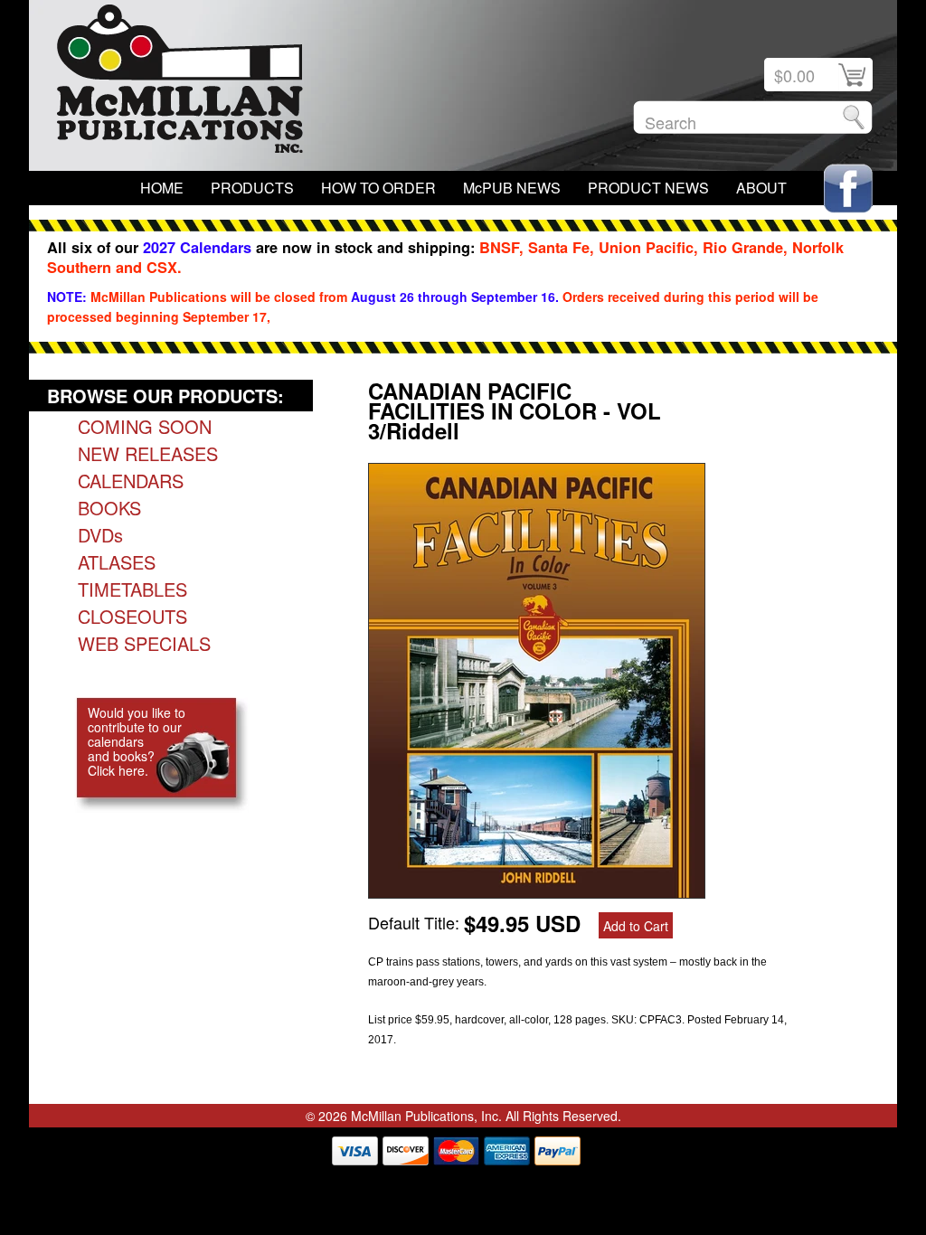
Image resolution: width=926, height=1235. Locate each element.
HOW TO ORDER (378, 187)
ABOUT (761, 187)
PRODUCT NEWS (648, 187)
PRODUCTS (252, 187)
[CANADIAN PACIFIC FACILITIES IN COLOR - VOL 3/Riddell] (536, 891)
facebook (848, 188)
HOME (162, 187)
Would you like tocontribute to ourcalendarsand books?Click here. (136, 741)
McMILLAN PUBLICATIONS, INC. (180, 83)
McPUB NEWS (512, 187)
